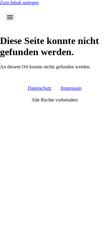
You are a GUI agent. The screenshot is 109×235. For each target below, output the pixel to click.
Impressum (71, 88)
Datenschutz (39, 88)
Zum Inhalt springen (19, 2)
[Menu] (10, 17)
